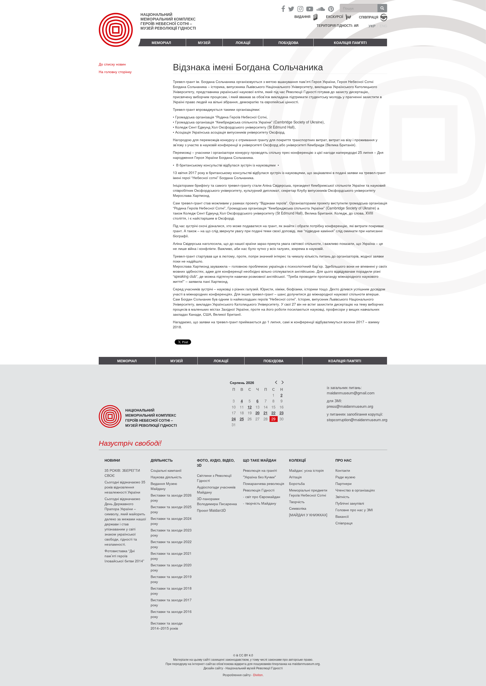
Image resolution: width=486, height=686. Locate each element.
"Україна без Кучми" (259, 476)
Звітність (342, 496)
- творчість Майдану (259, 503)
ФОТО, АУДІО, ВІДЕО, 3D (216, 463)
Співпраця (344, 522)
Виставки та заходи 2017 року (171, 602)
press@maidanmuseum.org (350, 406)
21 (266, 413)
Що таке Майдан (259, 460)
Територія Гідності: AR (337, 25)
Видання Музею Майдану (164, 486)
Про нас (343, 460)
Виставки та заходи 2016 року (171, 614)
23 (281, 413)
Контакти (342, 470)
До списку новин (112, 64)
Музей (204, 42)
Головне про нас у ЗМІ (354, 509)
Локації (243, 42)
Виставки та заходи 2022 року (171, 544)
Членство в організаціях (355, 489)
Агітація (295, 476)
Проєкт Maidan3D (211, 510)
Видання (302, 16)
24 (234, 419)
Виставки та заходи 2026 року (171, 497)
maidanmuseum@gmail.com (351, 392)
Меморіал (161, 42)
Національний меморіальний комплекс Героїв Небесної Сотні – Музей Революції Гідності (168, 21)
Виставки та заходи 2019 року (171, 579)
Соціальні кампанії (166, 470)
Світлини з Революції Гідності (214, 478)
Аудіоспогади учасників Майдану (216, 489)
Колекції (297, 460)
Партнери (343, 483)
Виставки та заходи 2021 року (171, 556)
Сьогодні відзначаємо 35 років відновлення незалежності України (125, 487)
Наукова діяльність (166, 476)
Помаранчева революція (263, 483)
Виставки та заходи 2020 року (171, 567)
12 (250, 407)
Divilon (258, 675)
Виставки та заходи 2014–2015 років (167, 625)
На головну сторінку (115, 71)
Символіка (297, 508)
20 (257, 413)
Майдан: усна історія (306, 470)
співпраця (368, 16)
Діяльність (162, 460)
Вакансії (342, 516)
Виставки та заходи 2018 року (171, 591)
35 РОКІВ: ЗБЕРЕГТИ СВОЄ (122, 473)
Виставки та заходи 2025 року (171, 509)
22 (273, 413)
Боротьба (297, 483)
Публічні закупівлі (349, 503)
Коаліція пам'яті (350, 42)
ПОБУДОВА (288, 42)
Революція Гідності (258, 489)
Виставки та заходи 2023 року (171, 532)
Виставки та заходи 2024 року (171, 521)
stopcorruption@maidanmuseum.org (357, 419)
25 (242, 419)
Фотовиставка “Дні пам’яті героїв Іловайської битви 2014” (124, 555)
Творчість (297, 501)
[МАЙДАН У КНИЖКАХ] (308, 514)
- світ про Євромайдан (261, 496)
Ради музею (345, 476)
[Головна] (119, 34)
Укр (372, 25)
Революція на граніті (260, 470)
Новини (112, 460)
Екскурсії (334, 16)
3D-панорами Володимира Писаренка (217, 501)
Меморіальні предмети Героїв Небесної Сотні (308, 492)
